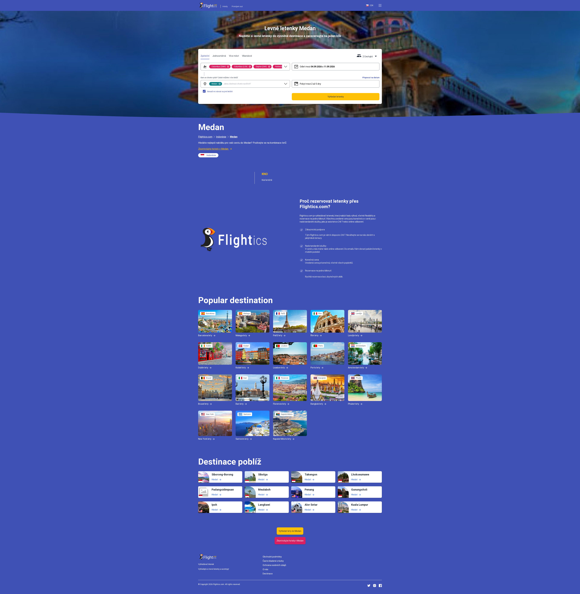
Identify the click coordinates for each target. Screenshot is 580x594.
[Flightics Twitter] (368, 585)
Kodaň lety (241, 367)
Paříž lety (277, 335)
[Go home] (208, 557)
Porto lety (315, 367)
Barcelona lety (205, 335)
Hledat (215, 479)
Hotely (225, 6)
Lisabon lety (279, 367)
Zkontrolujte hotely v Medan (213, 148)
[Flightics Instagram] (374, 585)
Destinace (268, 573)
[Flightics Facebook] (380, 585)
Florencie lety (279, 404)
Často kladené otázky (273, 561)
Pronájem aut (237, 6)
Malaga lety (241, 335)
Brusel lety (203, 404)
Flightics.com (205, 136)
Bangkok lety (317, 404)
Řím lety (314, 335)
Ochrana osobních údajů (274, 565)
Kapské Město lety (282, 439)
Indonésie (221, 136)
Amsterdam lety (356, 367)
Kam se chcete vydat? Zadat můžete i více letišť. (219, 78)
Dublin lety (203, 367)
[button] (380, 5)
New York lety (204, 439)
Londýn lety (353, 335)
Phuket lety (353, 404)
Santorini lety (242, 439)
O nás (265, 569)
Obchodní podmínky (272, 556)
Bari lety (239, 404)
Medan (233, 136)
